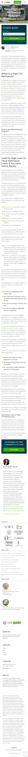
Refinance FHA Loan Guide (7, 564)
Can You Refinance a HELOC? (7, 557)
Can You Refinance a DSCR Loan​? (8, 566)
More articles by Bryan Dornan (11, 514)
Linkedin (22, 510)
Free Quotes (17, 2)
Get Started (14, 449)
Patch (11, 506)
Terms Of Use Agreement (12, 750)
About (4, 652)
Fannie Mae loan (15, 328)
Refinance (22, 50)
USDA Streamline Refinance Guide (9, 562)
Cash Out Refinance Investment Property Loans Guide (13, 555)
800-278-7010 (6, 668)
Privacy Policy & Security (10, 749)
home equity (9, 207)
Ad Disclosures (19, 749)
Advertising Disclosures (21, 41)
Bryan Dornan (5, 590)
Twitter (9, 510)
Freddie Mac (4, 328)
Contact (5, 654)
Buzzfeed (16, 506)
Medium (21, 506)
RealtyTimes (6, 506)
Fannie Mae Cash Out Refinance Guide (9, 572)
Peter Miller (5, 606)
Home (4, 648)
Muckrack (14, 510)
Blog (4, 650)
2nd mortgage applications (11, 277)
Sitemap (19, 750)
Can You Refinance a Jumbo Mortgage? (10, 559)
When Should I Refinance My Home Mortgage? (11, 553)
